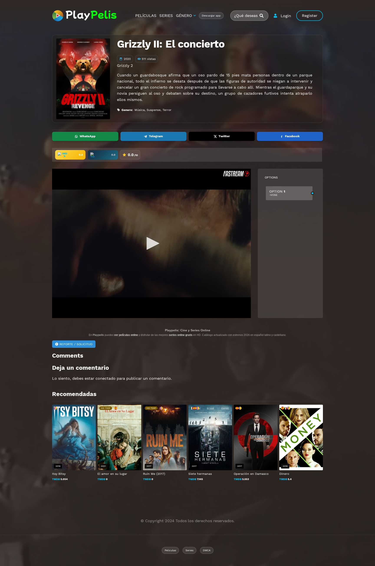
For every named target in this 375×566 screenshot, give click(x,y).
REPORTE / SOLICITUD (75, 344)
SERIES (166, 15)
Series (189, 550)
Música (140, 110)
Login (286, 15)
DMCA (207, 550)
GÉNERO (184, 15)
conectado (105, 378)
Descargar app (211, 15)
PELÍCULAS (145, 15)
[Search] (263, 15)
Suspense (154, 110)
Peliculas (170, 550)
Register (309, 15)
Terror (167, 110)
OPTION (277, 192)
